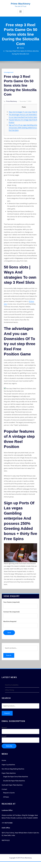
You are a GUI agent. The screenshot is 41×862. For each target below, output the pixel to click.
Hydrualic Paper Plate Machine (12, 785)
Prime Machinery (20, 3)
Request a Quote (9, 793)
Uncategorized (8, 72)
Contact (4, 789)
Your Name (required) (11, 602)
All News (6, 797)
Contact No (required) (11, 612)
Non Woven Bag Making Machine (13, 769)
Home (22, 48)
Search (8, 655)
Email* (4, 736)
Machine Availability (11, 685)
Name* (4, 728)
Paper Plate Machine (9, 773)
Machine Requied (9, 621)
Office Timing (9, 690)
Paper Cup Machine (8, 765)
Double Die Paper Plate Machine (14, 781)
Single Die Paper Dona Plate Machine (15, 777)
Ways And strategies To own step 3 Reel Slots (24, 112)
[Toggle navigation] (20, 11)
